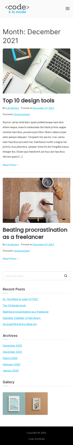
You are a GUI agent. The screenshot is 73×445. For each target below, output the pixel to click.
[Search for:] (36, 275)
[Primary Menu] (67, 8)
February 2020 (11, 364)
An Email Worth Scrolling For (20, 324)
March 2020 (10, 358)
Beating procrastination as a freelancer (35, 233)
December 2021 (12, 351)
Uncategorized (22, 114)
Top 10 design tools (28, 100)
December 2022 (12, 345)
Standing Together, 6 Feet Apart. (22, 317)
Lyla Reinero (12, 107)
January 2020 (11, 370)
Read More (9, 164)
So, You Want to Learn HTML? (20, 299)
